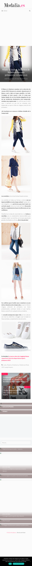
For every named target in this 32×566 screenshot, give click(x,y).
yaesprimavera (9, 367)
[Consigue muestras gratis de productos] (16, 517)
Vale (10, 563)
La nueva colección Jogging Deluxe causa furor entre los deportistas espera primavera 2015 (15, 358)
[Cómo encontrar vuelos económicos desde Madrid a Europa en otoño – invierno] (16, 450)
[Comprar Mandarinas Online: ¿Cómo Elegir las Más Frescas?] (16, 522)
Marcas (25, 78)
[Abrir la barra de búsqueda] (29, 11)
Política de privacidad (18, 563)
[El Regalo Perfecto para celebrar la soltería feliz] (16, 527)
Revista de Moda (21, 532)
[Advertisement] (16, 29)
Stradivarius (15, 365)
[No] (30, 561)
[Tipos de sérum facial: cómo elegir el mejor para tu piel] (16, 404)
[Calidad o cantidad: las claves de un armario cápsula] (16, 472)
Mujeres (9, 365)
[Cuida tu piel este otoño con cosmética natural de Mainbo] (16, 408)
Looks (5, 365)
